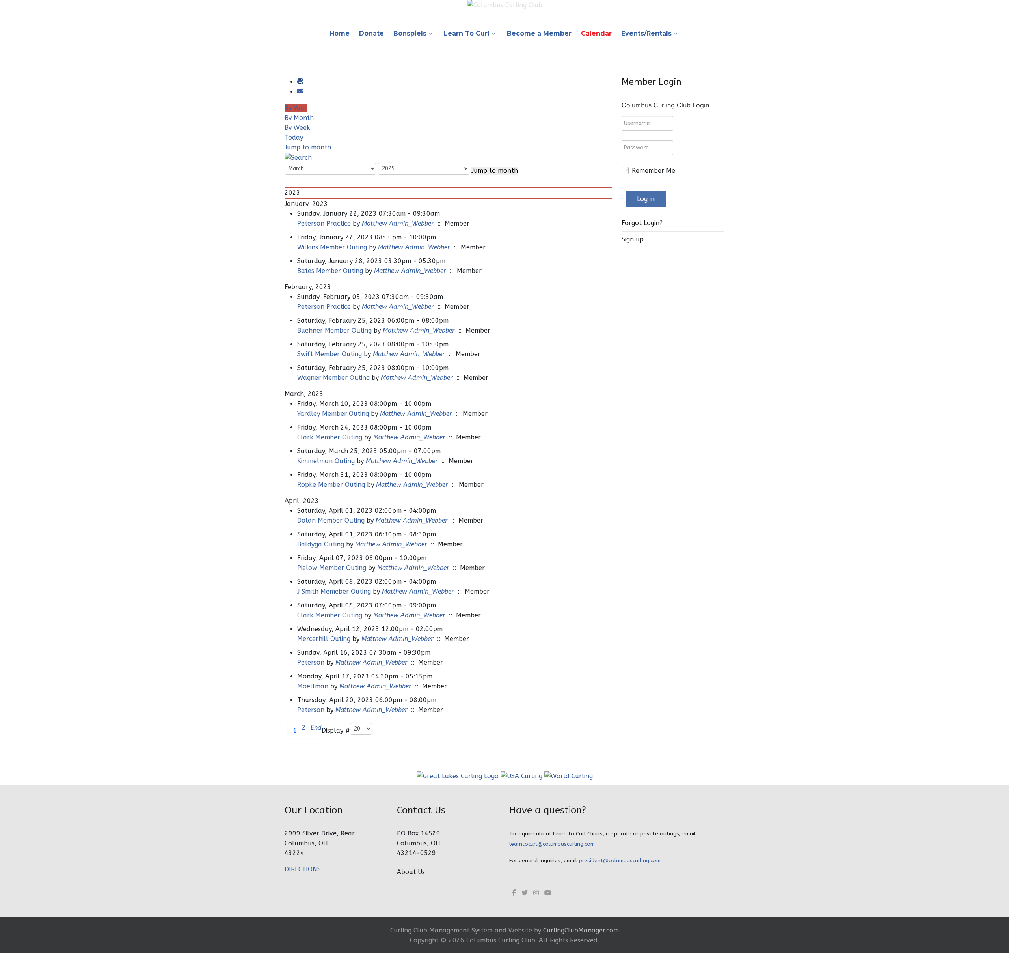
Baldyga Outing (320, 544)
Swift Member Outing (329, 354)
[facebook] (514, 893)
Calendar (596, 33)
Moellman (312, 686)
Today (294, 137)
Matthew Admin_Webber (398, 223)
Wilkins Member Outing (332, 247)
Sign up (633, 239)
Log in (646, 199)
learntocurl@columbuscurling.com (552, 844)
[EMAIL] (300, 91)
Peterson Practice (324, 223)
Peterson (311, 662)
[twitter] (524, 893)
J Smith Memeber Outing (334, 591)
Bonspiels (409, 33)
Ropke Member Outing (331, 484)
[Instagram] (536, 893)
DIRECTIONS (303, 869)
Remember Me (653, 170)
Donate (371, 33)
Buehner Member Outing (334, 330)
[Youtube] (547, 893)
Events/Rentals (646, 33)
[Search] (298, 157)
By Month (299, 117)
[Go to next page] (308, 730)
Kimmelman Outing (326, 461)
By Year (296, 108)
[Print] (300, 82)
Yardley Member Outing (333, 413)
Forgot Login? (642, 223)
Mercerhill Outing (323, 639)
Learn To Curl (467, 33)
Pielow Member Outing (331, 568)
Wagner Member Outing (333, 377)
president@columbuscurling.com (620, 860)
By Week (297, 127)
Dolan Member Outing (331, 520)
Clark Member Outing (329, 437)
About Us (411, 872)
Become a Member (539, 33)
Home (340, 33)
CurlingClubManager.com (581, 930)
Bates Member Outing (330, 271)
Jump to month (308, 147)
